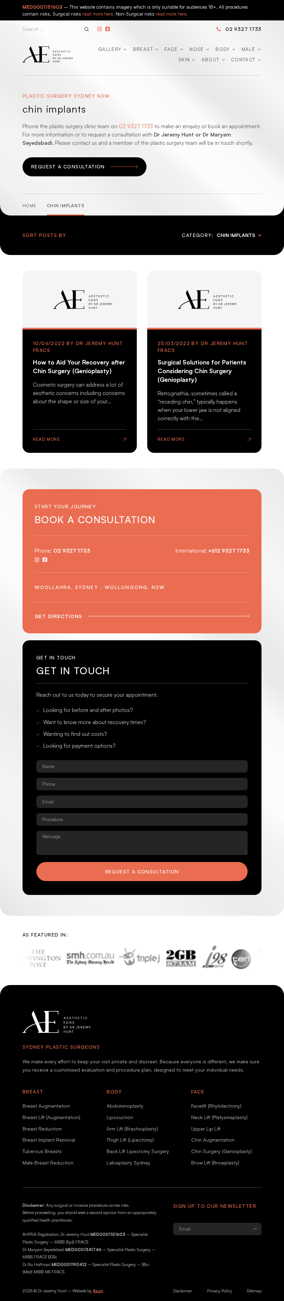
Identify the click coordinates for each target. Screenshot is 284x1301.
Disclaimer (182, 1290)
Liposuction (120, 1117)
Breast (143, 49)
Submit (254, 1229)
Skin (184, 59)
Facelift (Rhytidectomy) (216, 1106)
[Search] (86, 29)
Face (171, 49)
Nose (196, 49)
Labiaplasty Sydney (128, 1163)
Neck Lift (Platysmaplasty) (219, 1117)
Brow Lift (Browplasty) (215, 1163)
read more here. (98, 14)
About (211, 59)
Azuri (98, 1290)
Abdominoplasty (125, 1106)
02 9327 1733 (243, 29)
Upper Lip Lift (206, 1129)
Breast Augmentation (46, 1106)
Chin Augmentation (212, 1140)
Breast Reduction (42, 1129)
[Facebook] (107, 29)
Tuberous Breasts (42, 1151)
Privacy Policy (219, 1290)
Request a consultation (142, 871)
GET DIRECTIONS (58, 616)
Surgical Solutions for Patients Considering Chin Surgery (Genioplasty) (202, 370)
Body (222, 49)
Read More (46, 439)
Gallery (109, 49)
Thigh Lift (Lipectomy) (130, 1140)
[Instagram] (99, 29)
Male (248, 49)
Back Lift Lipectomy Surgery (138, 1151)
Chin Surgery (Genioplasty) (221, 1151)
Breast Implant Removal (49, 1140)
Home (29, 205)
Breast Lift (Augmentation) (51, 1117)
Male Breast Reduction (48, 1163)
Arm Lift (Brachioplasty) (132, 1129)
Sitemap (254, 1290)
